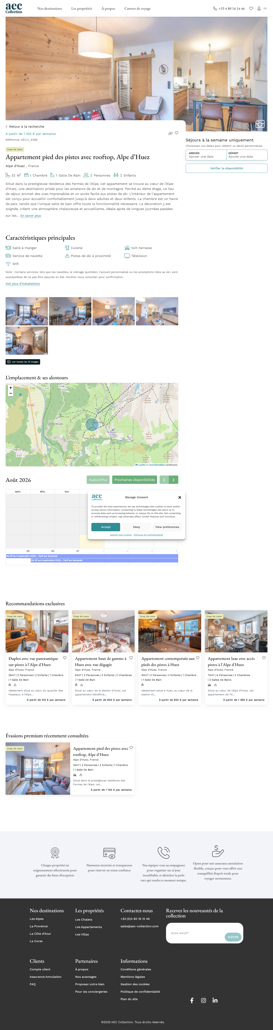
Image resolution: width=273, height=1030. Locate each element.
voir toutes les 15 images (25, 361)
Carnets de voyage (137, 8)
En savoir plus (30, 215)
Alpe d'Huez (16, 166)
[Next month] (173, 480)
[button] (180, 497)
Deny (136, 527)
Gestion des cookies (121, 534)
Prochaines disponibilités (134, 480)
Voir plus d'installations (23, 283)
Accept (105, 527)
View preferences (167, 527)
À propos (108, 8)
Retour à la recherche (26, 126)
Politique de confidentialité (148, 534)
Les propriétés (81, 8)
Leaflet (141, 464)
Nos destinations (49, 8)
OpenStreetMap (157, 464)
